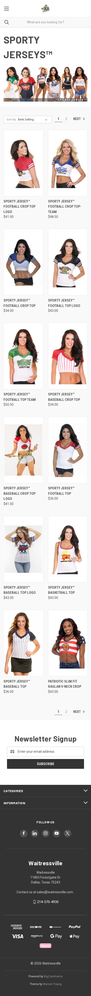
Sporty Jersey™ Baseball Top (17, 684)
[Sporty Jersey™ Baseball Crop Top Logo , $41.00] (23, 450)
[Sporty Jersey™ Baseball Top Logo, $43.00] (23, 549)
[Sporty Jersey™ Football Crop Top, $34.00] (23, 262)
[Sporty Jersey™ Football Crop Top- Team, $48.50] (68, 163)
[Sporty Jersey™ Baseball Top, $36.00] (23, 643)
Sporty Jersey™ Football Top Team (20, 397)
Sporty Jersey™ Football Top (61, 491)
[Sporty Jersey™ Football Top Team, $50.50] (23, 356)
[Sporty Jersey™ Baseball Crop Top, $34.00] (68, 356)
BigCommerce (53, 976)
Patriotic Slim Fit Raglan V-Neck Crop (64, 684)
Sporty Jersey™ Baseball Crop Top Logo (19, 493)
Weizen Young (52, 984)
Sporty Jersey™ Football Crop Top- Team (64, 206)
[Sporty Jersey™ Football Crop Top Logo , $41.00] (23, 163)
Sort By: (11, 119)
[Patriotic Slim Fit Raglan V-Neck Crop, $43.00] (68, 643)
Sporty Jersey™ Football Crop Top (19, 303)
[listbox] (33, 119)
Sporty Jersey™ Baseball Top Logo (20, 590)
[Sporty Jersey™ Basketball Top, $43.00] (68, 549)
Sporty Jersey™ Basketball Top (61, 590)
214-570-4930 (48, 902)
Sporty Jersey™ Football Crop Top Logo (19, 206)
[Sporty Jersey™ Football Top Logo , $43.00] (68, 262)
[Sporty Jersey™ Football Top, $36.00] (68, 450)
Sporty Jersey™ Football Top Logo (64, 303)
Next (77, 119)
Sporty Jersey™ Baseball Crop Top (64, 397)
